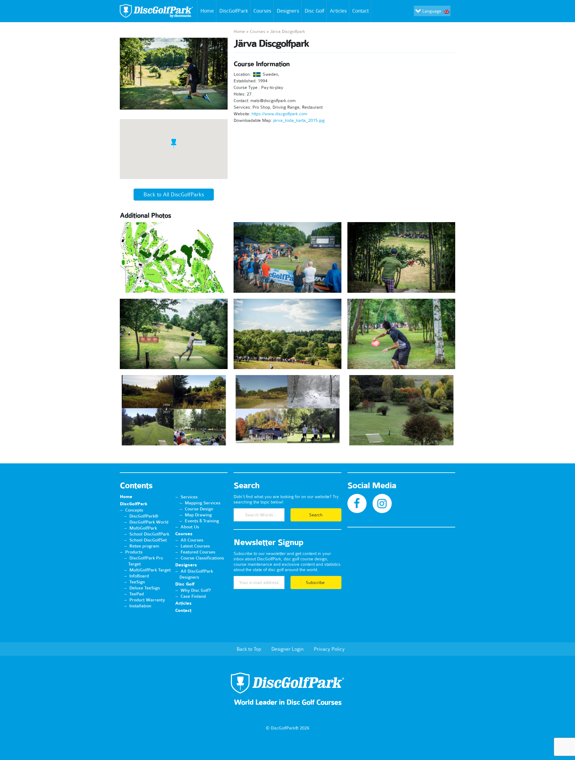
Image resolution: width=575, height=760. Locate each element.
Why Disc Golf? (196, 590)
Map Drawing (198, 515)
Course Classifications (202, 558)
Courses (262, 11)
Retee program (144, 546)
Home (207, 11)
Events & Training (202, 521)
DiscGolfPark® (143, 516)
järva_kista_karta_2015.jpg (299, 120)
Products (134, 552)
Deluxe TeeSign (144, 588)
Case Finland (193, 596)
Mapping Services (202, 503)
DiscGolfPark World (148, 522)
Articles (338, 11)
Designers (288, 11)
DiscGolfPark (233, 11)
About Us (190, 527)
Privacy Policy (329, 649)
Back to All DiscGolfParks (173, 194)
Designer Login (287, 649)
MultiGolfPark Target (150, 570)
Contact (360, 11)
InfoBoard (139, 576)
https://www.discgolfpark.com (279, 113)
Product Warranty (147, 600)
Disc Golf (314, 11)
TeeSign (137, 582)
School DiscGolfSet (148, 540)
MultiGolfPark (143, 528)
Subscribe (316, 582)
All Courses (192, 540)
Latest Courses (195, 546)
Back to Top (249, 649)
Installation (140, 606)
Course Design (199, 509)
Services (189, 497)
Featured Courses (198, 552)
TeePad (136, 594)
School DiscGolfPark (149, 534)
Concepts (134, 510)
